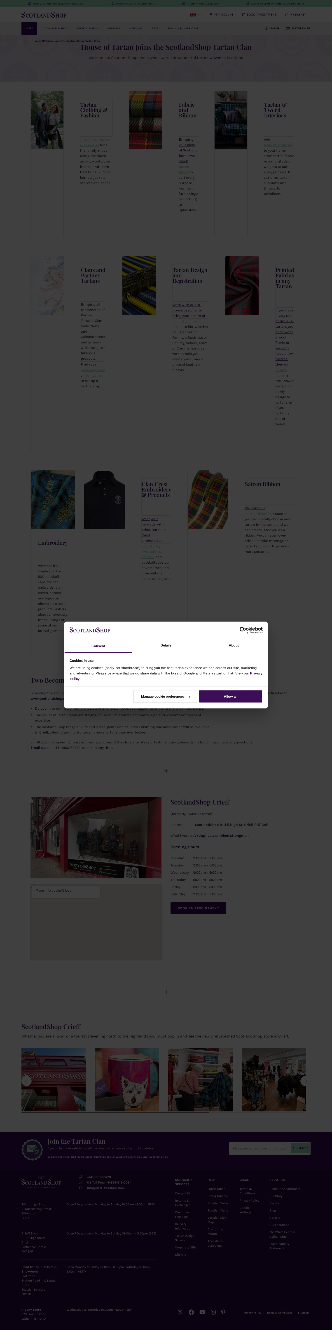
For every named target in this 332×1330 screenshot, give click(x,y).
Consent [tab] (98, 646)
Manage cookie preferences (163, 696)
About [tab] (234, 645)
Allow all (230, 696)
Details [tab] (166, 645)
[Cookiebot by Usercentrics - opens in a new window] (243, 630)
